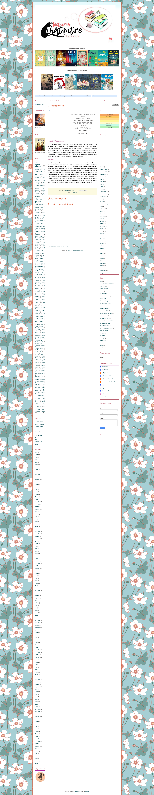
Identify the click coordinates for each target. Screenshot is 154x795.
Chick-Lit (102, 181)
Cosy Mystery (103, 196)
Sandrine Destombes (40, 379)
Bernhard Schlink (39, 209)
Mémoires (102, 233)
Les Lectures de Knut (106, 375)
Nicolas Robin (38, 351)
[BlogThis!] (81, 190)
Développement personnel (106, 204)
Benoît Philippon (39, 204)
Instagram (109, 125)
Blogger (87, 791)
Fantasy (101, 211)
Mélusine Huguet (39, 346)
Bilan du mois (72, 96)
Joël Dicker (43, 290)
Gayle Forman (40, 264)
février (36, 467)
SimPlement (109, 121)
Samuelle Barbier (39, 378)
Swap (36, 444)
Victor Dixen (39, 406)
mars (36, 464)
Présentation (112, 96)
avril (36, 462)
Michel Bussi (39, 342)
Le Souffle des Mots (106, 397)
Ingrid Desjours (39, 274)
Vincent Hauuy (40, 409)
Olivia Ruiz (40, 354)
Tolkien (38, 398)
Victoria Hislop (42, 408)
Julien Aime (39, 293)
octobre (37, 477)
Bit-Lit (101, 179)
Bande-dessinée (103, 171)
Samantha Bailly (39, 376)
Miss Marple (102, 335)
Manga (75, 192)
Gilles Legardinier (39, 266)
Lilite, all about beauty (106, 391)
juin (36, 457)
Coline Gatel (40, 233)
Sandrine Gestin (40, 381)
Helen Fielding (41, 272)
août (36, 452)
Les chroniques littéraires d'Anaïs (109, 382)
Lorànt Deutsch (39, 318)
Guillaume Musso (39, 268)
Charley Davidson (104, 288)
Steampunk (102, 263)
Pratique (102, 248)
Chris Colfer (38, 222)
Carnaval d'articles (39, 424)
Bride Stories (103, 286)
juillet (36, 454)
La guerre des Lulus (104, 311)
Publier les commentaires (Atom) (75, 250)
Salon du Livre (38, 441)
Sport (101, 260)
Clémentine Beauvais (40, 231)
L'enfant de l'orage (104, 301)
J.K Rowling (37, 277)
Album (101, 167)
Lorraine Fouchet (39, 316)
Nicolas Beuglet (39, 350)
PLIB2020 (37, 429)
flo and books (105, 366)
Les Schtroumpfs (103, 315)
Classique (102, 184)
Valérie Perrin (42, 404)
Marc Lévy (40, 324)
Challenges (95, 96)
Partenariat (102, 241)
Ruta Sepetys (40, 375)
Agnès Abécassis (39, 168)
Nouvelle (102, 238)
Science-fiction (103, 255)
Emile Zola (43, 248)
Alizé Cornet (37, 176)
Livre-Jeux (102, 228)
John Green (37, 285)
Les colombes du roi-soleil (106, 320)
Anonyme (37, 188)
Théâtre (101, 268)
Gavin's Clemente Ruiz (40, 263)
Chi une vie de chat (104, 293)
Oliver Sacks (42, 353)
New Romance (103, 236)
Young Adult (102, 273)
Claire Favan (38, 226)
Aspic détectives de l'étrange (106, 283)
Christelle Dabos (39, 223)
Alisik (101, 281)
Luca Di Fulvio (39, 319)
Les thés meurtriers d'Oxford (106, 328)
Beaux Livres (103, 174)
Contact (109, 127)
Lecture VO (102, 223)
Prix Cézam (37, 431)
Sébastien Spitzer (41, 397)
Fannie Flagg (40, 250)
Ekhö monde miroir (104, 296)
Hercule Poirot (103, 298)
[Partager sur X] (83, 190)
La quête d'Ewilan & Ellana (106, 313)
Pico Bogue (102, 338)
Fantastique (102, 209)
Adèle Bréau (38, 162)
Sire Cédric (37, 384)
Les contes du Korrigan (105, 323)
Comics (101, 186)
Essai (101, 206)
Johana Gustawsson (39, 283)
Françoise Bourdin (39, 260)
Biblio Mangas (62, 96)
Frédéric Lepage (39, 261)
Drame (101, 199)
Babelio (109, 119)
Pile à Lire (88, 96)
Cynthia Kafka (38, 237)
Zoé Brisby (40, 412)
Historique (102, 216)
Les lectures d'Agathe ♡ (107, 378)
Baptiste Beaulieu (39, 198)
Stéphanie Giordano (41, 395)
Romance (102, 253)
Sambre (101, 343)
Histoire (101, 213)
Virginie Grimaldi (40, 411)
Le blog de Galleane (106, 372)
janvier (36, 469)
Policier (101, 243)
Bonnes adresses (39, 421)
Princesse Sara (103, 340)
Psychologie (102, 251)
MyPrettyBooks (105, 369)
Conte (101, 189)
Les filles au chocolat (104, 325)
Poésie (101, 246)
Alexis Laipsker (39, 174)
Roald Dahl (42, 373)
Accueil (38, 96)
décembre (37, 472)
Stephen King (42, 393)
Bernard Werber (39, 207)
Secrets (101, 345)
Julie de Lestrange (41, 291)
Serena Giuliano (39, 383)
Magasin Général (104, 330)
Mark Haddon (37, 329)
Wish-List (80, 96)
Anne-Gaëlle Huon (39, 187)
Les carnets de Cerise (105, 318)
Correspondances (104, 194)
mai (36, 459)
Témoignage (103, 270)
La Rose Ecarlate (103, 306)
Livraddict (109, 114)
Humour (102, 218)
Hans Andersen (39, 269)
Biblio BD (54, 96)
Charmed (102, 291)
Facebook (109, 123)
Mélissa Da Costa (39, 345)
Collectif (37, 234)
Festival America (39, 426)
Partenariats (103, 96)
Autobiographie (103, 169)
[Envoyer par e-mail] (80, 190)
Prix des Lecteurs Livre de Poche (39, 435)
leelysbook (104, 385)
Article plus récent (52, 246)
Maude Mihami (39, 338)
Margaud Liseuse (105, 388)
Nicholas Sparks (39, 348)
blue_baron (77, 791)
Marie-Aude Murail (39, 327)
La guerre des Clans (104, 308)
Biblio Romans (46, 96)
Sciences (102, 258)
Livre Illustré (102, 226)
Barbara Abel (38, 199)
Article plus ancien (63, 246)
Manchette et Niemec (40, 323)
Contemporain (103, 191)
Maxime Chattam (39, 340)
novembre (37, 474)
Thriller (101, 265)
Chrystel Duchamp (39, 225)
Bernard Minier (39, 206)
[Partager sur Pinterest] (86, 190)
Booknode (109, 116)
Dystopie (102, 201)
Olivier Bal (37, 356)
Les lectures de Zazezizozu (108, 394)
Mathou (43, 335)
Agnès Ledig (38, 169)
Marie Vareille (39, 326)
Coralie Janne (39, 236)
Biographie (102, 176)
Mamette (102, 333)
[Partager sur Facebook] (85, 190)
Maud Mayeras (40, 337)
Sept (101, 348)
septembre (37, 479)
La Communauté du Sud (105, 303)
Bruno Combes (38, 210)
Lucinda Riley (39, 321)
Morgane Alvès (38, 343)
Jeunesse (102, 221)
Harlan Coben (40, 271)
